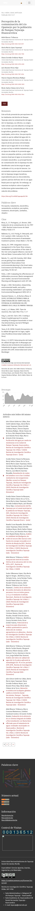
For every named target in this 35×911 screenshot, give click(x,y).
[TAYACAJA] (17, 832)
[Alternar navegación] (29, 3)
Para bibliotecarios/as (9, 820)
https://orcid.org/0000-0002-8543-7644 (12, 94)
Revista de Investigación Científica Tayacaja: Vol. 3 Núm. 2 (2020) (18, 566)
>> (13, 744)
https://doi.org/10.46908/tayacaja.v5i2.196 (14, 196)
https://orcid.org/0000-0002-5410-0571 (12, 44)
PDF (4, 104)
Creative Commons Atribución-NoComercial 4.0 (16, 365)
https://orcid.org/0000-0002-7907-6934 (12, 74)
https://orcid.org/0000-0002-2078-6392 (12, 64)
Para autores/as (7, 818)
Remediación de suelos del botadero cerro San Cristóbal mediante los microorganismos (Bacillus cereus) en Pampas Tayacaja (18, 478)
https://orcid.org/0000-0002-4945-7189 (12, 54)
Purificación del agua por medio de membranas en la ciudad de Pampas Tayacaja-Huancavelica (18, 443)
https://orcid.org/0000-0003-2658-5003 (12, 84)
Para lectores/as (7, 815)
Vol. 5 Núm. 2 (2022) (7, 13)
